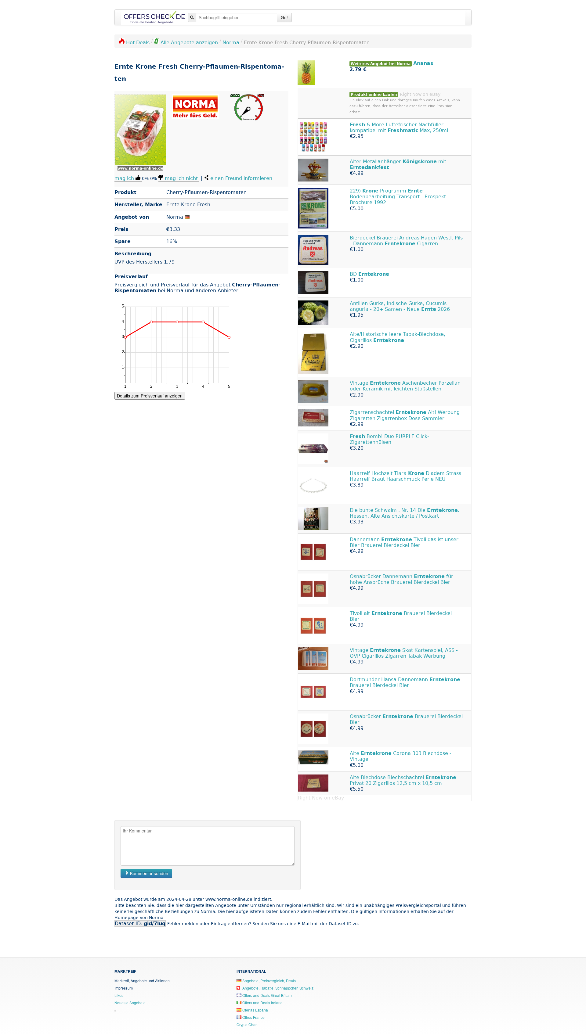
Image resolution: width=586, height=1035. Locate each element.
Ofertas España (254, 1009)
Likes (118, 995)
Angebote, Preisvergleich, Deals (268, 980)
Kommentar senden (148, 873)
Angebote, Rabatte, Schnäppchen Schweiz (277, 987)
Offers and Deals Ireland (262, 1002)
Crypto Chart (247, 1024)
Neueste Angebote (130, 1002)
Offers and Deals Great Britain (266, 995)
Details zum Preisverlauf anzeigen (150, 396)
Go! (284, 17)
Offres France (253, 1017)
